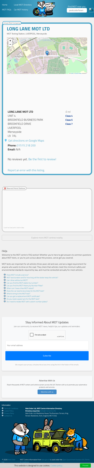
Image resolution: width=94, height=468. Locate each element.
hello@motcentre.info (48, 411)
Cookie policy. (57, 465)
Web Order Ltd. (8, 460)
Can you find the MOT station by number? (22, 282)
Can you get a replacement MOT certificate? (23, 296)
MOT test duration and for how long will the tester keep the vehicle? (32, 277)
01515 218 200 (26, 145)
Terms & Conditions (11, 408)
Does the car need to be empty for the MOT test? (25, 291)
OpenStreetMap (78, 73)
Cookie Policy (9, 411)
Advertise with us (47, 392)
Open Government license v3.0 (73, 459)
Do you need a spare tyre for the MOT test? (23, 299)
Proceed (85, 465)
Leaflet (71, 73)
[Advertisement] (47, 91)
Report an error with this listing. (26, 170)
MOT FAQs (6, 9)
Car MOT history (21, 9)
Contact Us (8, 415)
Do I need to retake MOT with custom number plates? (27, 301)
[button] (47, 53)
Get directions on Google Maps (26, 140)
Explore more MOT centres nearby (47, 237)
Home (4, 4)
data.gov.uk (46, 459)
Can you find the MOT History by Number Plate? (25, 285)
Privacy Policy (9, 413)
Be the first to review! (42, 159)
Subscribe (47, 355)
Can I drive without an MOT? (17, 280)
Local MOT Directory (23, 4)
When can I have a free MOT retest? (20, 288)
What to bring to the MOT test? (18, 293)
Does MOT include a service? (18, 274)
